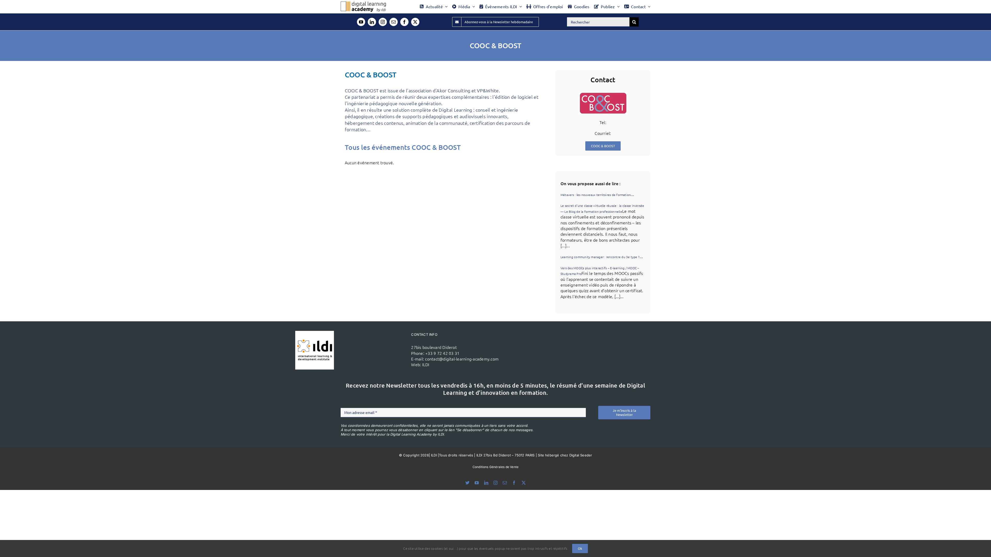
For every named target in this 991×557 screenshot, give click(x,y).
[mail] (393, 22)
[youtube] (361, 22)
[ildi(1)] (314, 333)
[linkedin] (372, 22)
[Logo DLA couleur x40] (363, 3)
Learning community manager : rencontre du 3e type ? (600, 257)
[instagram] (383, 22)
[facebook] (404, 22)
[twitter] (415, 22)
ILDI (425, 364)
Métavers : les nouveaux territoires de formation (596, 195)
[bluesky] (467, 483)
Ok (580, 548)
